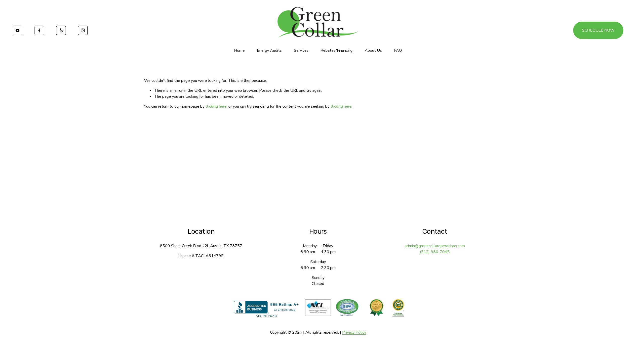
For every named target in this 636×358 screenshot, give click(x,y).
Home (239, 50)
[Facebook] (39, 30)
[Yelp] (61, 30)
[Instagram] (83, 30)
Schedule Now (598, 30)
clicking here (216, 106)
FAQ (398, 50)
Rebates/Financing (336, 50)
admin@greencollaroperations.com (435, 246)
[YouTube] (17, 30)
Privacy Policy (354, 332)
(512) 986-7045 (435, 252)
